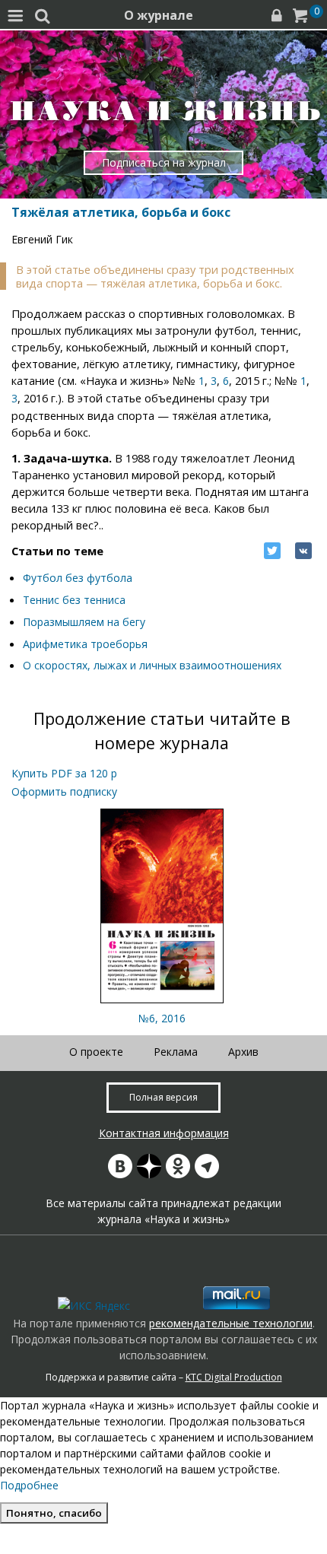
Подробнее (29, 1485)
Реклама (176, 1051)
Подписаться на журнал (164, 162)
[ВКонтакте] (303, 550)
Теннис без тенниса (74, 600)
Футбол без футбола (77, 577)
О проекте (96, 1051)
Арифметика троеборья (85, 644)
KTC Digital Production (234, 1377)
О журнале (158, 15)
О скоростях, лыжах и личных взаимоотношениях (152, 665)
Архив (243, 1051)
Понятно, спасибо (54, 1513)
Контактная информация (164, 1133)
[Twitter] (272, 550)
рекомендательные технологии (231, 1323)
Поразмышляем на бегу (84, 622)
